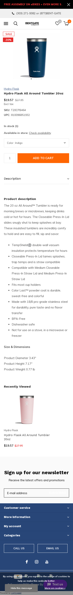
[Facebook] (27, 561)
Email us (52, 548)
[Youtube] (46, 561)
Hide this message (21, 588)
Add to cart (43, 158)
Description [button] (12, 178)
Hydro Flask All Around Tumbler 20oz (27, 437)
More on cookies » (55, 588)
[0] (66, 23)
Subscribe (57, 493)
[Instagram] (36, 561)
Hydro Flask (11, 89)
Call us (19, 548)
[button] (6, 23)
